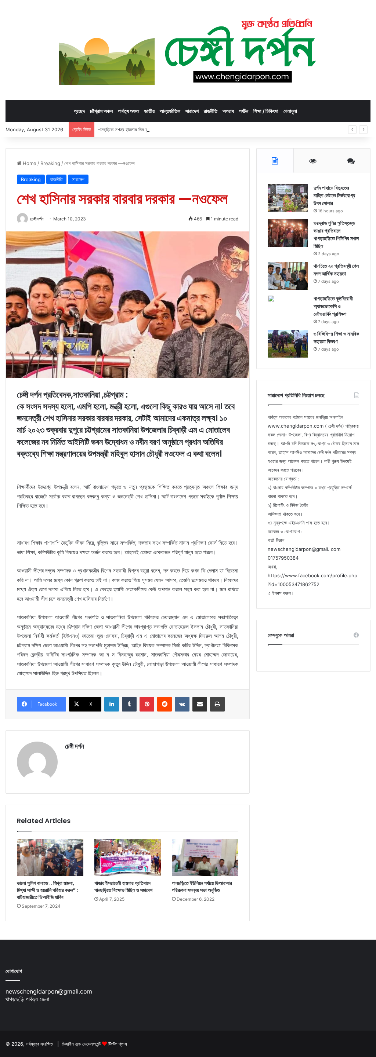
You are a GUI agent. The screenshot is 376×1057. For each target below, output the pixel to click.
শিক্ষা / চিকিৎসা (265, 111)
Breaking (50, 163)
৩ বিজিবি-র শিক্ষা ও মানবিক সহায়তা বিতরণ (336, 337)
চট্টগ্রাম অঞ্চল (101, 111)
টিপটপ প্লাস (117, 1044)
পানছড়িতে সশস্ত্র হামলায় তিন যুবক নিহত (129, 129)
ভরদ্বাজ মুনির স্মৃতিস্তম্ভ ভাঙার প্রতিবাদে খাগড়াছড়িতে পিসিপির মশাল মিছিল (336, 234)
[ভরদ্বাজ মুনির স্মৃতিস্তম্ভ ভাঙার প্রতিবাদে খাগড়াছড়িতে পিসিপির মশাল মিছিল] (288, 233)
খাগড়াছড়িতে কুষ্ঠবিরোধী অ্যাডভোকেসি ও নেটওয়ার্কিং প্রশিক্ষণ (333, 306)
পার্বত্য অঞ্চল (128, 111)
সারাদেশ (192, 111)
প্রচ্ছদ (79, 111)
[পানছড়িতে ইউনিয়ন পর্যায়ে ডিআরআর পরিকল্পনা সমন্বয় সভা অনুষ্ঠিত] (205, 857)
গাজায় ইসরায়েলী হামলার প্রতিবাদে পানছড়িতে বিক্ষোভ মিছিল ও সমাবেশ (123, 886)
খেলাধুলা (290, 111)
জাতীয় (149, 111)
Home (28, 163)
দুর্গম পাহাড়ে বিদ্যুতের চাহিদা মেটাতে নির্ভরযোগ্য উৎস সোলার (334, 195)
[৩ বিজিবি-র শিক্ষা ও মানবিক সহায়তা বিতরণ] (288, 344)
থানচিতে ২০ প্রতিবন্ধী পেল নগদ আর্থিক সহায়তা (336, 269)
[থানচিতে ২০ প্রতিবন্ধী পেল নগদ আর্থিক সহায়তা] (288, 276)
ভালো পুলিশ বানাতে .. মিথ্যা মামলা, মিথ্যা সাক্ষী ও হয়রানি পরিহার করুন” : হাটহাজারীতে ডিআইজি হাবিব (47, 890)
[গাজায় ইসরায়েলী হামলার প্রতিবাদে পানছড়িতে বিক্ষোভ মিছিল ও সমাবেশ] (127, 857)
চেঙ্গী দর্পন (36, 219)
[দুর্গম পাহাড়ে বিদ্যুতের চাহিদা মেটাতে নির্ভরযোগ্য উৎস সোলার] (288, 198)
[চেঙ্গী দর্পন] (188, 50)
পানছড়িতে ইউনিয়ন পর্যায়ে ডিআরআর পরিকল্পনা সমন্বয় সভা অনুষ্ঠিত (202, 886)
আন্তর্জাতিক (170, 111)
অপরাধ (228, 111)
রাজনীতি (210, 111)
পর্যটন (243, 111)
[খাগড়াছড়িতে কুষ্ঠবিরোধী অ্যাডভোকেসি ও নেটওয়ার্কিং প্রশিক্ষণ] (288, 308)
